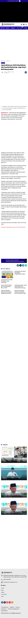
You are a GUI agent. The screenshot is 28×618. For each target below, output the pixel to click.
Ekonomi (3, 62)
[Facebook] (18, 265)
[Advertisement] (14, 45)
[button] (21, 24)
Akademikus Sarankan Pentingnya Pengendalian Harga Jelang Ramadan (20, 273)
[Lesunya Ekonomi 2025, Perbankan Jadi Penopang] (7, 274)
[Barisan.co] (8, 24)
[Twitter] (20, 265)
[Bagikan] (26, 72)
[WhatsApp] (26, 265)
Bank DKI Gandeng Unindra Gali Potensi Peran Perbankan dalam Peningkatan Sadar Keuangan (21, 292)
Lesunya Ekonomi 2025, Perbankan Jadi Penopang (6, 281)
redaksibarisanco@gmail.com (10, 582)
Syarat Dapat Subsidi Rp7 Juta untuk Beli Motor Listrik (6, 286)
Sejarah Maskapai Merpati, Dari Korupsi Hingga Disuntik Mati (6, 292)
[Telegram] (23, 265)
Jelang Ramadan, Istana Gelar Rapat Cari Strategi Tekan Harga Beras (21, 287)
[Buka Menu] (24, 24)
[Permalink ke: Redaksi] (2, 72)
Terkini (2, 588)
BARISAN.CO (4, 112)
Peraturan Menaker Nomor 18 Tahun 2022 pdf (13, 227)
